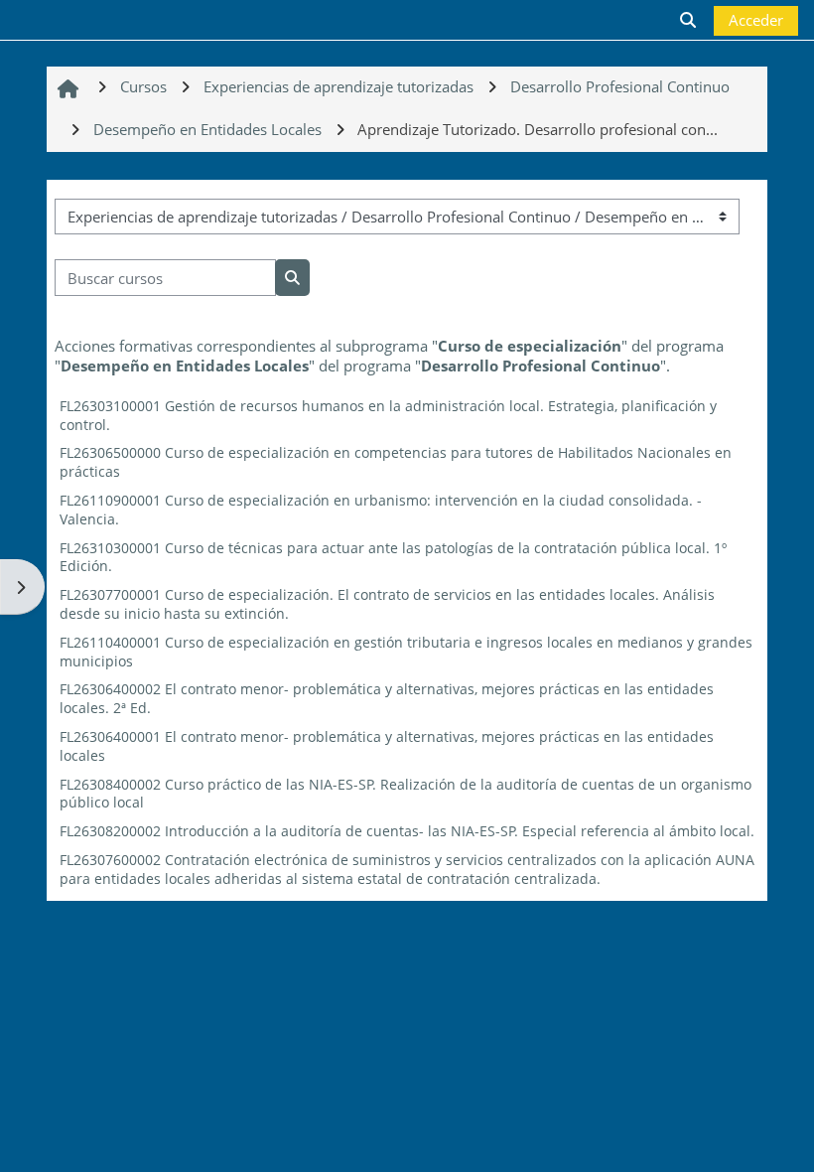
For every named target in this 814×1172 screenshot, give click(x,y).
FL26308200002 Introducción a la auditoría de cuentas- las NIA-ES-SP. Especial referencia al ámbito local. (407, 830)
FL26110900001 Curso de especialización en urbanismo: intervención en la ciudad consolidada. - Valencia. (381, 509)
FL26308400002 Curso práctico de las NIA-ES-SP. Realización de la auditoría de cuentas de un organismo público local (405, 793)
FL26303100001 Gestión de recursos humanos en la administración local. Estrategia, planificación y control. (388, 415)
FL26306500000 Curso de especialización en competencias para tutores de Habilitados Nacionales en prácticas (396, 462)
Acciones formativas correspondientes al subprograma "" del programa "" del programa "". (389, 355)
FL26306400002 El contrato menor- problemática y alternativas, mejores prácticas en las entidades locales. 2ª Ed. (387, 698)
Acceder (756, 20)
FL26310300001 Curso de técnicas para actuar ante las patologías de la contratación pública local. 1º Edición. (393, 557)
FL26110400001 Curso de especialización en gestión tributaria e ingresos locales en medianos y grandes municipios (406, 651)
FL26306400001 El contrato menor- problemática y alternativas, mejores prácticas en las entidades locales (387, 746)
